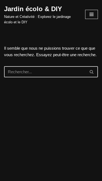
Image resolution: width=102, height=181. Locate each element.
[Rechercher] (92, 71)
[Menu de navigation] (91, 14)
